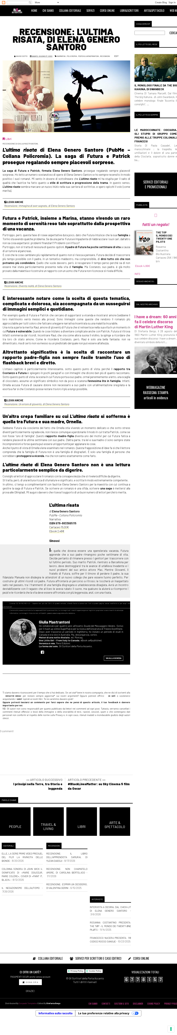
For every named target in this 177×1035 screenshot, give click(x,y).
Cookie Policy (95, 971)
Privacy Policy (77, 971)
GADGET (19, 699)
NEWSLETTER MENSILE (12, 695)
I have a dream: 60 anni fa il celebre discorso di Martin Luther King (155, 321)
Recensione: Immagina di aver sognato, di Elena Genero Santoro (39, 205)
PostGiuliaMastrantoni (88, 56)
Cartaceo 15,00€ (59, 527)
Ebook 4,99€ (142, 265)
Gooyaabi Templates (28, 1003)
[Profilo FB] (43, 652)
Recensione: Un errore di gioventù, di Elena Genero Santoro (36, 404)
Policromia (72, 56)
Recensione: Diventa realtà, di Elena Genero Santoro (33, 285)
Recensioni (105, 56)
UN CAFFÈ (111, 695)
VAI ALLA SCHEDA (113, 658)
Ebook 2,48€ (56, 531)
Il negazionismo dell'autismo (21, 887)
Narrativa (61, 56)
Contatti (106, 1003)
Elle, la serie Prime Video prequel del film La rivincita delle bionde (22, 857)
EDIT (116, 56)
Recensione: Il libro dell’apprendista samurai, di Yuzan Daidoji (66, 857)
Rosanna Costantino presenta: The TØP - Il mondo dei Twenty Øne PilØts (110, 926)
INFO (137, 273)
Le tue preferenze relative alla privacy (103, 1013)
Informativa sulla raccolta (55, 1013)
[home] (18, 10)
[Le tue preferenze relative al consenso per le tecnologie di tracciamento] (171, 1029)
